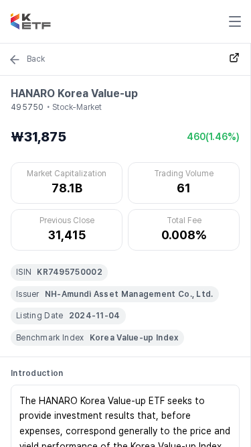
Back (36, 59)
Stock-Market (77, 107)
